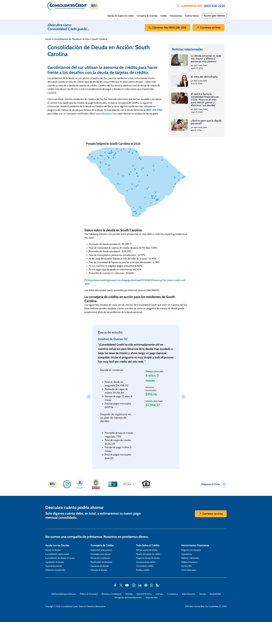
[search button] (178, 6)
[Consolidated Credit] (67, 6)
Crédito (163, 15)
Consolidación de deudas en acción (60, 558)
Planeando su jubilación (100, 558)
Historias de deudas (99, 570)
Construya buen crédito (146, 562)
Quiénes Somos (192, 15)
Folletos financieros (189, 562)
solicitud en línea (109, 113)
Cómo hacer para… (189, 570)
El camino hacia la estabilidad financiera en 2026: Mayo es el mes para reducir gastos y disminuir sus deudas (205, 100)
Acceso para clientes (214, 15)
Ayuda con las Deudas (57, 545)
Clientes (202, 594)
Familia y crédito (142, 570)
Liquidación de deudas (54, 562)
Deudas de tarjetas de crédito (121, 15)
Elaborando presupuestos (101, 550)
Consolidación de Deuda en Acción (72, 39)
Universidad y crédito (145, 566)
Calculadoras (186, 554)
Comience (210, 27)
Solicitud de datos (144, 594)
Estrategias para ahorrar (100, 554)
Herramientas (176, 15)
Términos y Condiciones (112, 594)
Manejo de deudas (53, 550)
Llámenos (169, 27)
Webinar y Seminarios (190, 558)
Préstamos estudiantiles (55, 570)
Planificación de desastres (101, 562)
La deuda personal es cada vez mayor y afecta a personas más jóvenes (206, 58)
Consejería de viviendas (147, 15)
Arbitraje (129, 594)
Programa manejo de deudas (148, 558)
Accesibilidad (215, 594)
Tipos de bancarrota (53, 566)
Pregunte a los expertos (191, 550)
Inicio (48, 39)
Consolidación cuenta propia (57, 554)
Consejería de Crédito (102, 545)
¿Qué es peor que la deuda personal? (206, 122)
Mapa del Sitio (152, 597)
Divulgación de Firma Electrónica (128, 597)
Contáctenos (172, 594)
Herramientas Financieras (195, 545)
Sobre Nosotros (188, 594)
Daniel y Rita (186, 566)
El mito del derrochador (204, 76)
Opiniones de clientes (100, 566)
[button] (94, 6)
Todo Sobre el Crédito (148, 545)
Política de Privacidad (89, 594)
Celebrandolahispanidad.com (63, 594)
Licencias (159, 594)
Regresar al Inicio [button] (210, 484)
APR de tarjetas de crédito (147, 550)
